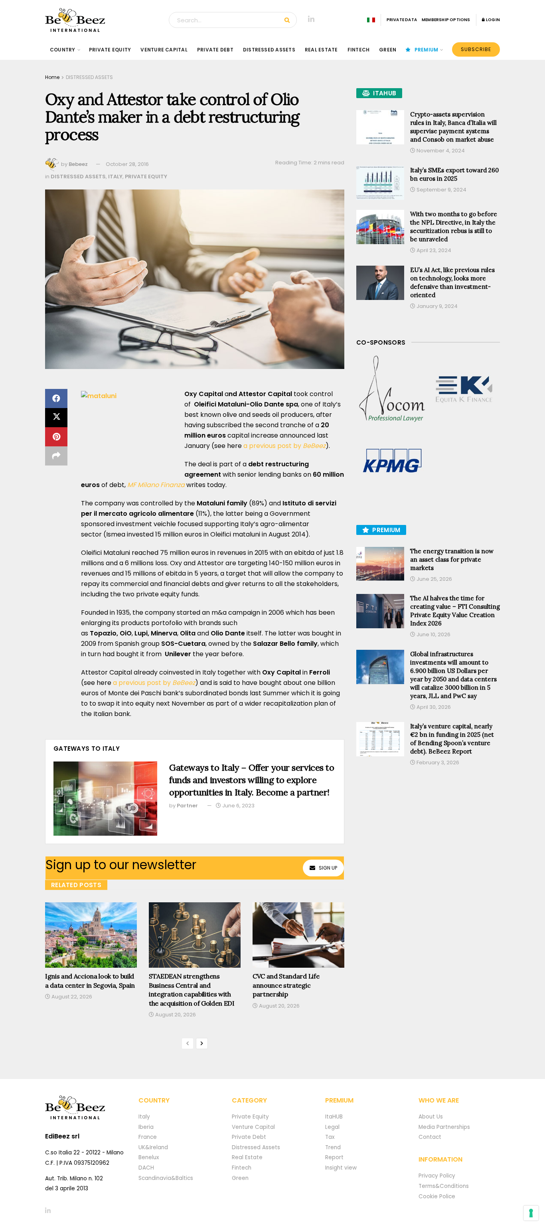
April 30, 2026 (433, 707)
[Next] (202, 1043)
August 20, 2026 (175, 1014)
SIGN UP (328, 867)
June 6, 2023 (238, 805)
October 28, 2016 (127, 164)
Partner (187, 805)
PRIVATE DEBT (215, 49)
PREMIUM (426, 49)
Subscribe (476, 49)
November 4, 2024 (440, 150)
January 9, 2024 (436, 306)
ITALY (115, 176)
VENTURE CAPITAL (164, 49)
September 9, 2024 (440, 189)
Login (492, 20)
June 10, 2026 (432, 634)
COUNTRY (62, 49)
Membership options (446, 20)
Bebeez (78, 164)
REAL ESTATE (321, 49)
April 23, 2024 (433, 250)
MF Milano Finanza (156, 484)
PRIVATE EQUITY (110, 49)
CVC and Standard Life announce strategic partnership (286, 985)
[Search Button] (288, 20)
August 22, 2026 (71, 996)
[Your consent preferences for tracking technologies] (531, 1213)
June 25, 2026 (433, 579)
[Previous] (188, 1043)
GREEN (387, 49)
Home (52, 77)
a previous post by (272, 445)
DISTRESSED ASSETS (269, 49)
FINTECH (359, 49)
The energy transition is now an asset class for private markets (452, 559)
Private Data (402, 20)
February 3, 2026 (437, 762)
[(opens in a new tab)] (392, 389)
